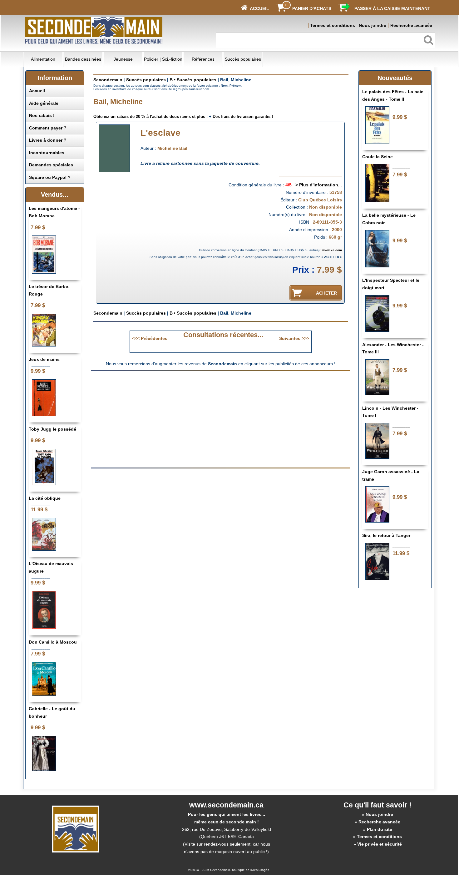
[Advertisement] (168, 419)
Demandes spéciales (51, 164)
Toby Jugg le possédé (52, 429)
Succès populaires (243, 59)
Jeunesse (123, 59)
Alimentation (43, 59)
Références (203, 59)
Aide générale (43, 103)
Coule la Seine (377, 156)
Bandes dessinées (83, 59)
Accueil (37, 90)
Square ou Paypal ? (50, 177)
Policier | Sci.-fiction (163, 59)
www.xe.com (332, 250)
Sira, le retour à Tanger (386, 535)
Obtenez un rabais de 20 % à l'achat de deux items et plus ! (150, 116)
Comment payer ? (48, 127)
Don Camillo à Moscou (53, 642)
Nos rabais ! (42, 115)
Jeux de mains (44, 359)
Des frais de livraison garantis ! (243, 116)
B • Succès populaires (193, 79)
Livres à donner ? (48, 140)
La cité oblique (45, 498)
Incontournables (46, 152)
